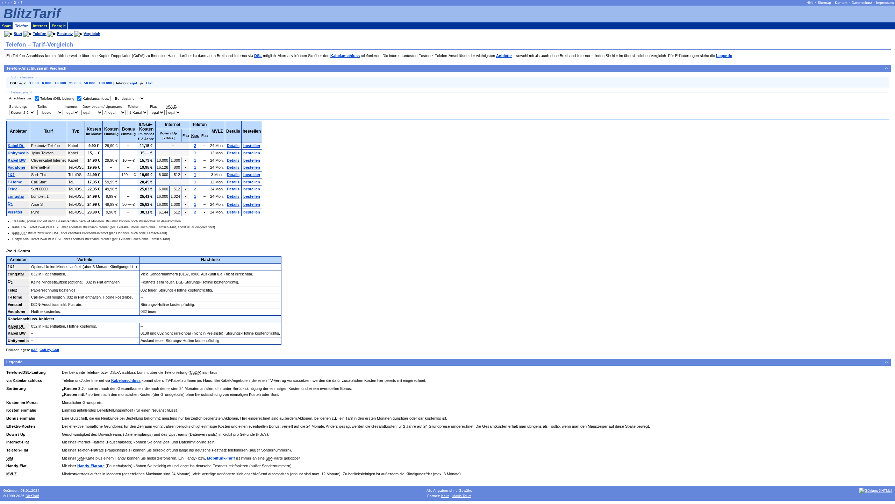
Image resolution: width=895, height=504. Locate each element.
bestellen (251, 146)
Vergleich (92, 33)
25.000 (75, 83)
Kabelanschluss (345, 56)
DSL (258, 56)
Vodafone (16, 167)
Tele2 (12, 189)
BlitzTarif (31, 13)
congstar (16, 196)
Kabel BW (17, 160)
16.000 (60, 83)
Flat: (153, 106)
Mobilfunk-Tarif (221, 458)
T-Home (15, 182)
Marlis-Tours (461, 496)
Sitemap (824, 3)
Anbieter (504, 56)
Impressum (885, 3)
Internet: (71, 106)
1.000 (34, 83)
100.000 (105, 83)
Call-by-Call (49, 350)
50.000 (89, 83)
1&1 (11, 175)
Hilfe (810, 3)
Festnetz (65, 33)
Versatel (15, 212)
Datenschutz (862, 3)
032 (34, 350)
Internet (40, 26)
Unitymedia (18, 153)
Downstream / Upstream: (101, 106)
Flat (149, 83)
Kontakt (841, 3)
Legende (724, 56)
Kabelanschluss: (96, 98)
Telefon (22, 26)
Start (6, 26)
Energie (59, 26)
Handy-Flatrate (91, 466)
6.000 (46, 83)
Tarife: (42, 106)
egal (133, 83)
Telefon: (134, 106)
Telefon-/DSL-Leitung (57, 98)
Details (233, 146)
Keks (445, 496)
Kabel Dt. (16, 146)
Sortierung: (18, 106)
